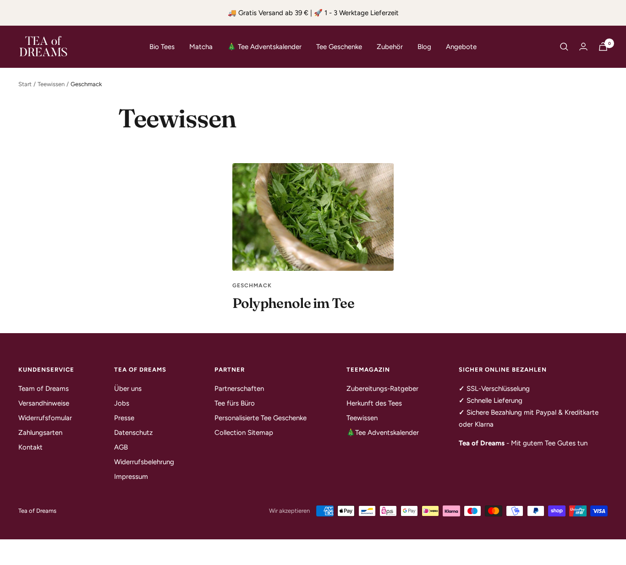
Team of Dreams (43, 388)
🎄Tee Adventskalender (382, 432)
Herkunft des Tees (374, 403)
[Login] (583, 46)
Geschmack (252, 285)
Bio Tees (162, 47)
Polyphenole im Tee (293, 303)
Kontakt (30, 447)
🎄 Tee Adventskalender (264, 47)
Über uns (128, 388)
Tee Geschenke (339, 47)
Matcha (201, 47)
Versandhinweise (43, 403)
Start (25, 84)
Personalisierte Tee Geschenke (260, 418)
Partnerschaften (239, 388)
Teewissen (51, 84)
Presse (124, 418)
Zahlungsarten (40, 432)
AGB (121, 447)
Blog (424, 47)
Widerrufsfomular (45, 418)
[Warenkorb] (603, 46)
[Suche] (564, 47)
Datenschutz (133, 432)
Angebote (461, 47)
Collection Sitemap (243, 432)
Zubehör (390, 47)
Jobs (121, 403)
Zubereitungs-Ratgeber (382, 388)
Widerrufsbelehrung (144, 462)
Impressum (131, 476)
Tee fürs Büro (234, 403)
